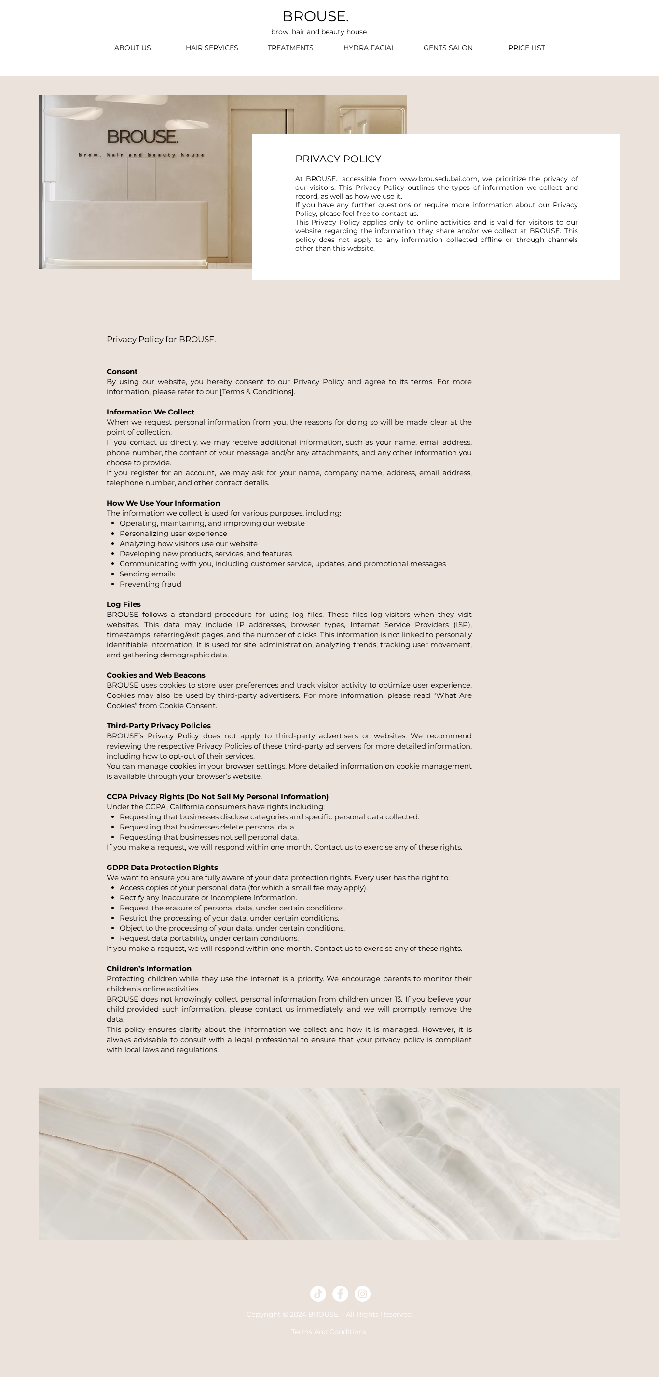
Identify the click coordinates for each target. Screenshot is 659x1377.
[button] (290, 48)
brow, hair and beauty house (319, 31)
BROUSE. (315, 16)
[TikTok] (318, 1294)
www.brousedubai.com (439, 178)
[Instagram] (363, 1294)
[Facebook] (340, 1294)
